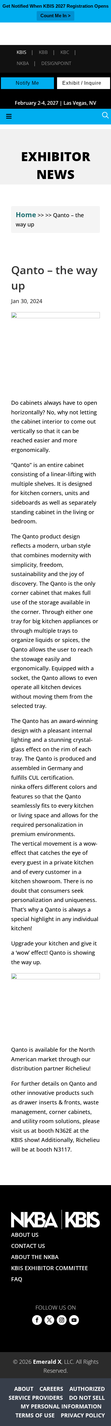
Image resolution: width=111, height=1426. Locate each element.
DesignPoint (56, 63)
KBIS (21, 52)
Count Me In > (55, 15)
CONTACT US (28, 1245)
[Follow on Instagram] (62, 1320)
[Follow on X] (49, 1320)
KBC (64, 52)
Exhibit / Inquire (81, 83)
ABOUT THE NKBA (35, 1257)
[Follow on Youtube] (74, 1320)
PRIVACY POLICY (83, 1415)
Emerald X (47, 1361)
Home (26, 214)
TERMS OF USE (35, 1415)
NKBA (23, 63)
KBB (43, 52)
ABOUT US (25, 1234)
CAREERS (51, 1388)
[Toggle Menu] (55, 116)
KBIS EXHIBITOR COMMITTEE (49, 1268)
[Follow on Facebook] (37, 1320)
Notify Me (27, 83)
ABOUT (23, 1388)
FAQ (16, 1279)
